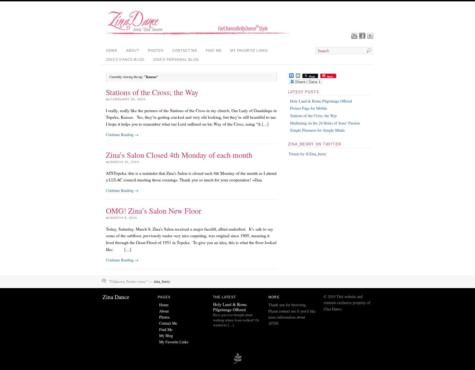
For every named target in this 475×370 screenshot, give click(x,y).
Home (111, 51)
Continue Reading (122, 134)
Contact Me (184, 51)
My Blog (166, 335)
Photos (156, 51)
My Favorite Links (249, 51)
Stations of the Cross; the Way (152, 92)
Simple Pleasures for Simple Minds (317, 130)
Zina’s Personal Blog (176, 60)
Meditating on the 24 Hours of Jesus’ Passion (325, 123)
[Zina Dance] (202, 36)
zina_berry (162, 281)
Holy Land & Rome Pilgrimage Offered (321, 101)
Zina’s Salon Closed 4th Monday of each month (179, 155)
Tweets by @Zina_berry (307, 153)
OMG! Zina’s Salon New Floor (153, 210)
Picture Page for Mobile (308, 108)
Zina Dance (116, 297)
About (132, 51)
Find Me (214, 51)
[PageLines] (237, 362)
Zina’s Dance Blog (125, 60)
